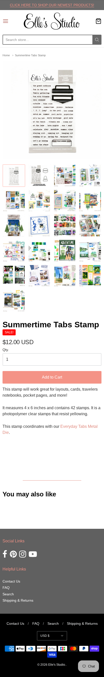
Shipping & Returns (18, 600)
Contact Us (11, 581)
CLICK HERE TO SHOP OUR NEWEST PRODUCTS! (52, 5)
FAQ (6, 588)
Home (6, 55)
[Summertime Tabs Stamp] (14, 175)
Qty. (6, 350)
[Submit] (96, 40)
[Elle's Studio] (52, 21)
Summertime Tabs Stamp (30, 55)
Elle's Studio (56, 664)
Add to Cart (52, 377)
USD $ (44, 636)
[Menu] (12, 21)
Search (8, 594)
